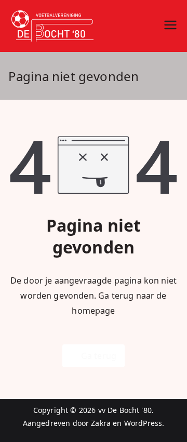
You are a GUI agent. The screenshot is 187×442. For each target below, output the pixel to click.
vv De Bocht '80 (125, 410)
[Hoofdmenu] (170, 26)
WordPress (143, 423)
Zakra (101, 423)
